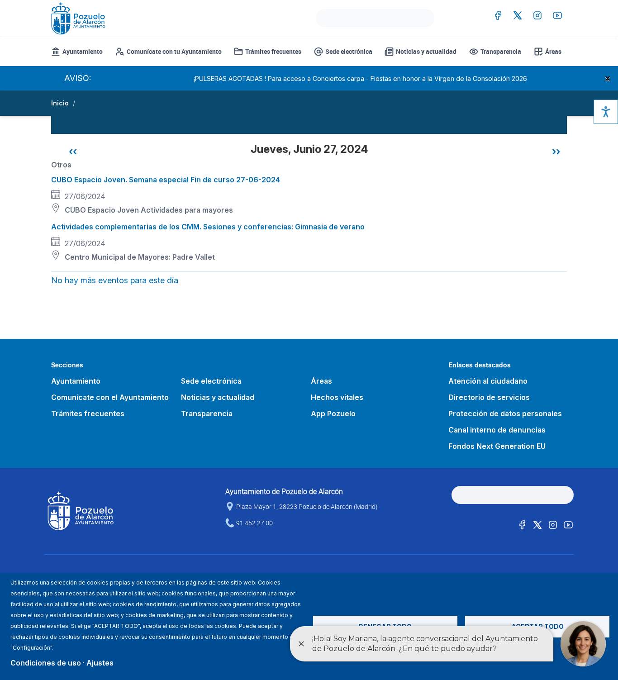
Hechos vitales (337, 397)
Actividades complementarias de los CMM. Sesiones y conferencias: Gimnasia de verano (208, 226)
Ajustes (100, 662)
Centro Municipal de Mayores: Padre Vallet (140, 257)
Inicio (60, 103)
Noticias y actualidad (426, 51)
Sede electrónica (348, 51)
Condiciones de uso (45, 662)
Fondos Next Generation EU (497, 446)
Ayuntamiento (82, 51)
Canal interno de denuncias (497, 429)
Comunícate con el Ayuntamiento (110, 397)
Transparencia (500, 51)
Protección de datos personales (505, 413)
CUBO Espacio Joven (102, 209)
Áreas (553, 51)
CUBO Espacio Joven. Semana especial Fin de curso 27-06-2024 (165, 179)
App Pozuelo (333, 413)
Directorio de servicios (489, 397)
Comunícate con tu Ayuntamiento (174, 51)
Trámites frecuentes (273, 51)
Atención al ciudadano (488, 380)
